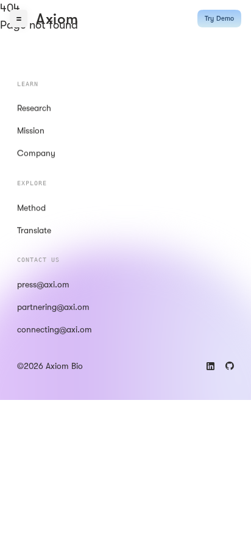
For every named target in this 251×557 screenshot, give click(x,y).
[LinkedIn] (210, 366)
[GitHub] (229, 366)
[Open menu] (18, 18)
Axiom (57, 18)
